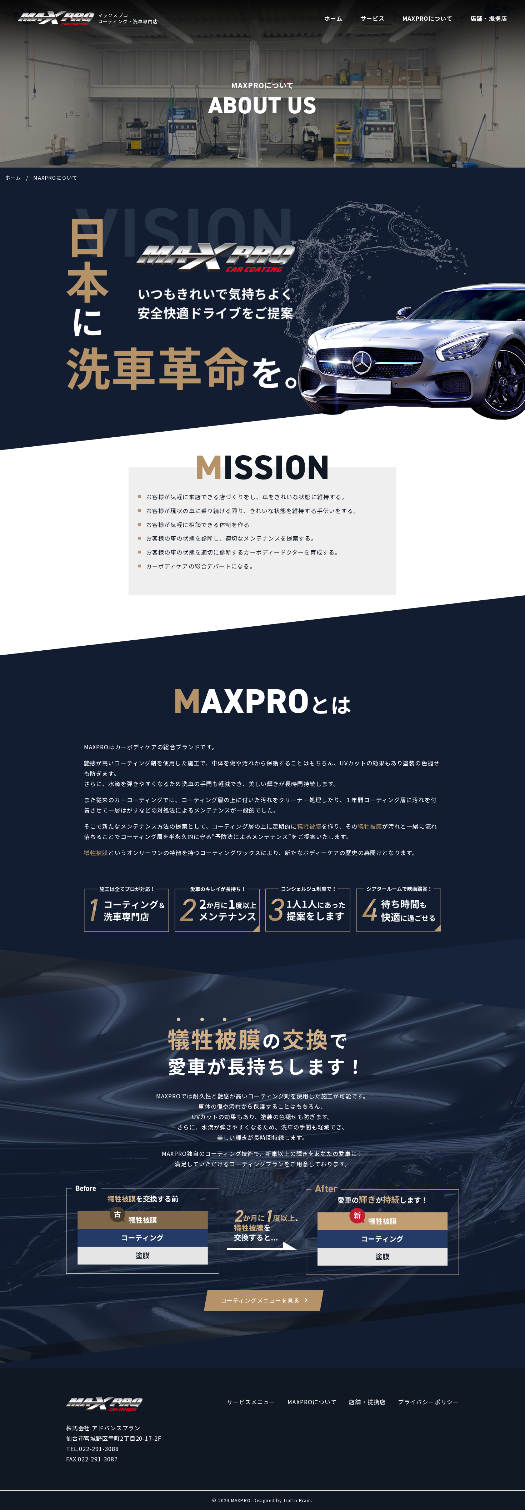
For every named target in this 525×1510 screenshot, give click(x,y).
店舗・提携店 (488, 18)
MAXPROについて (427, 18)
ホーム (333, 18)
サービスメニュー (251, 1401)
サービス (372, 18)
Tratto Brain (297, 1500)
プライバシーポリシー (428, 1401)
